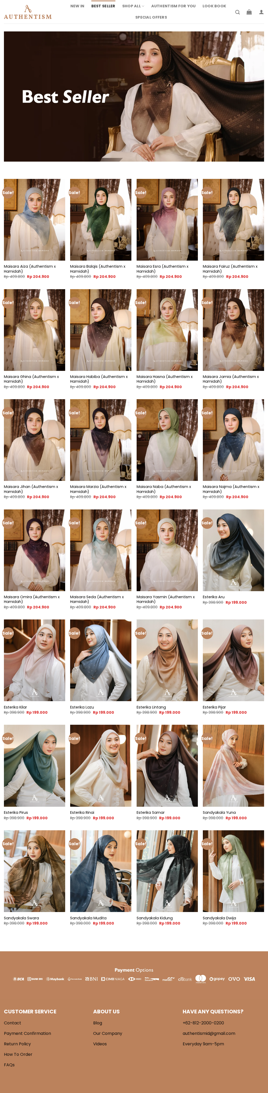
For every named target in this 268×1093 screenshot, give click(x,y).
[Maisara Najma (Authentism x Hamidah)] (233, 440)
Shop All (131, 6)
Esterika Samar (151, 812)
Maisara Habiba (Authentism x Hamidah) (99, 379)
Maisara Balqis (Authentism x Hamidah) (97, 269)
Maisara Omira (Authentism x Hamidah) (32, 599)
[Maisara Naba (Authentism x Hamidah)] (167, 440)
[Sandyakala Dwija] (233, 871)
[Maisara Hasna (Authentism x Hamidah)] (167, 330)
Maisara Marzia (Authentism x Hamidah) (98, 489)
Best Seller (103, 6)
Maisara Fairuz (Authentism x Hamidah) (230, 269)
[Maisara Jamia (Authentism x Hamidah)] (233, 330)
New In (77, 6)
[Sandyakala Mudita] (100, 871)
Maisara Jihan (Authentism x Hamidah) (31, 489)
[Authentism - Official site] (30, 12)
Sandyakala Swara (21, 918)
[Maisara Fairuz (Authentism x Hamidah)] (233, 220)
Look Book (214, 6)
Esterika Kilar (15, 707)
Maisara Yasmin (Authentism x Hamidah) (166, 599)
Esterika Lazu (82, 707)
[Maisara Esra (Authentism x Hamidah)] (167, 220)
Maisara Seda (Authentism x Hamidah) (97, 599)
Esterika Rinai (82, 812)
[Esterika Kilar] (34, 660)
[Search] (237, 12)
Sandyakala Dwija (219, 918)
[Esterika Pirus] (34, 765)
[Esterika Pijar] (233, 660)
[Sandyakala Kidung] (167, 871)
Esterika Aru (214, 597)
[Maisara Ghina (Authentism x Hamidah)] (34, 330)
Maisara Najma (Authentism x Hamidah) (231, 489)
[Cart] (249, 12)
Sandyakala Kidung (155, 918)
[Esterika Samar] (167, 765)
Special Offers (151, 17)
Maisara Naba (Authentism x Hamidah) (164, 489)
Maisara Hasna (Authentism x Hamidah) (165, 379)
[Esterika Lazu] (100, 660)
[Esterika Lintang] (167, 660)
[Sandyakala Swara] (34, 871)
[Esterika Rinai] (100, 765)
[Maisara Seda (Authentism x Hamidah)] (100, 550)
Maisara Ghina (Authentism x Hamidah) (31, 379)
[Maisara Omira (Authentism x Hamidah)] (34, 550)
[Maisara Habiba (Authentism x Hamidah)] (100, 330)
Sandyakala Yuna (219, 812)
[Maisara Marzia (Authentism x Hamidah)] (100, 440)
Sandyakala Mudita (88, 918)
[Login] (261, 12)
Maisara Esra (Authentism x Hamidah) (162, 269)
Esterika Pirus (16, 812)
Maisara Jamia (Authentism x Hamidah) (231, 379)
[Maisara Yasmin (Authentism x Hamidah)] (167, 550)
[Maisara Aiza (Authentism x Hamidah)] (34, 220)
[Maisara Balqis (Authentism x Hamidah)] (100, 220)
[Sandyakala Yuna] (233, 765)
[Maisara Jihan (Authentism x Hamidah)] (34, 440)
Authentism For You (173, 6)
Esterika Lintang (151, 707)
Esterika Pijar (214, 707)
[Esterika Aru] (233, 550)
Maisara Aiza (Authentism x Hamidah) (30, 269)
